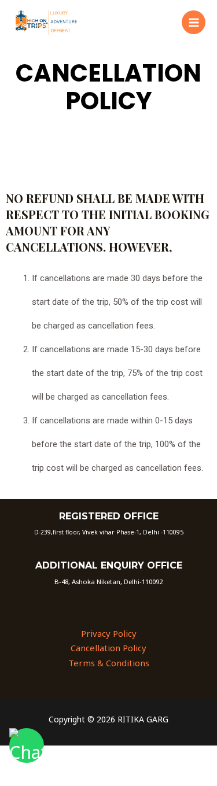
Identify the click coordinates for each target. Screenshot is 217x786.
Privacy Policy (109, 633)
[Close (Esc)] (169, 756)
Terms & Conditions (108, 663)
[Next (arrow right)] (72, 776)
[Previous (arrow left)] (23, 776)
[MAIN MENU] (193, 22)
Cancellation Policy (108, 648)
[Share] (120, 756)
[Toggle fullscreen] (72, 756)
